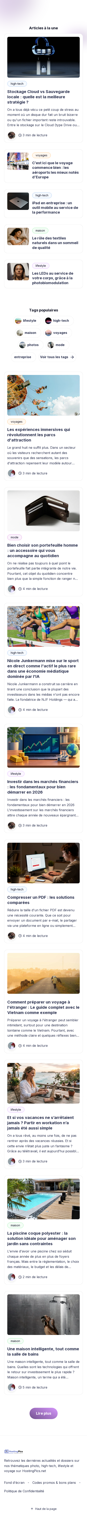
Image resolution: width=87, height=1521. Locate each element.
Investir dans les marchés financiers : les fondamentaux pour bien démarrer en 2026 (42, 787)
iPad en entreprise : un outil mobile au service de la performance (55, 208)
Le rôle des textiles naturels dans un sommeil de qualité (55, 243)
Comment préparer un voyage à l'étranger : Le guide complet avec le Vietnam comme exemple (43, 1007)
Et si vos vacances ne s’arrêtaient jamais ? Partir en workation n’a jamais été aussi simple (40, 1122)
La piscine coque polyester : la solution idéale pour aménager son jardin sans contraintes (41, 1238)
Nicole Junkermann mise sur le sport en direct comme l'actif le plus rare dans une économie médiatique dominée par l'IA (43, 668)
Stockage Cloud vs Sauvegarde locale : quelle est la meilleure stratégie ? (38, 97)
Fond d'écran (14, 1483)
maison (40, 230)
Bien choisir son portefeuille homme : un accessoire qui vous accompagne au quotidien (42, 550)
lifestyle (41, 265)
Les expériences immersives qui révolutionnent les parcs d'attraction (38, 434)
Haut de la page (46, 1508)
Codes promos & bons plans (54, 1483)
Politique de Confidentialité (24, 1491)
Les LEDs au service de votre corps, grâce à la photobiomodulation (52, 278)
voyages (41, 155)
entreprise (22, 357)
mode (60, 345)
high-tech (17, 83)
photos (33, 345)
